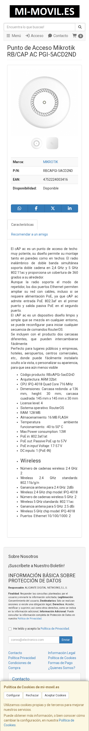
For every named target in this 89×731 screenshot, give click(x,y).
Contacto (60, 35)
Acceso (36, 35)
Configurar (13, 695)
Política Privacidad (22, 658)
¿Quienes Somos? (61, 668)
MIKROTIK (50, 162)
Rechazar (32, 695)
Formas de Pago (60, 663)
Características (22, 224)
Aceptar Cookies (55, 695)
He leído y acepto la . (41, 628)
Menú (16, 35)
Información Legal (61, 653)
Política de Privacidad (30, 618)
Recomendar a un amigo (29, 234)
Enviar (66, 639)
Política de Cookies (62, 658)
